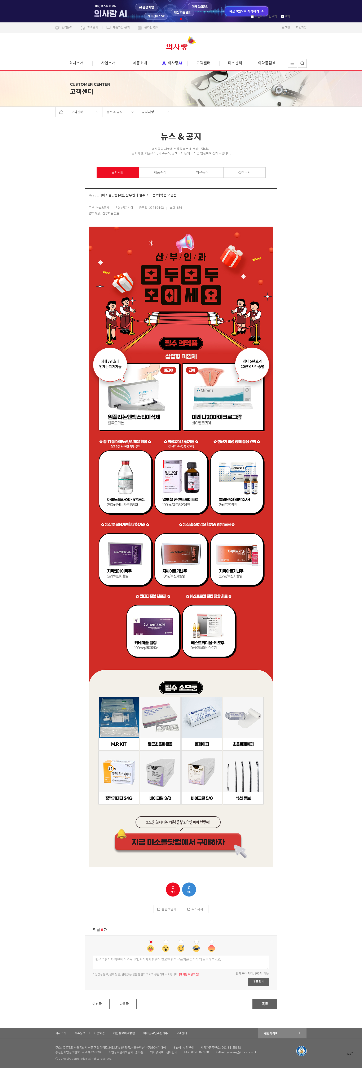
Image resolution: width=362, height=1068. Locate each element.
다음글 (124, 1004)
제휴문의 (80, 1033)
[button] (181, 19)
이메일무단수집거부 (155, 1033)
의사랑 (181, 44)
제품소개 (140, 63)
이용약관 (99, 1033)
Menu (292, 63)
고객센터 (203, 63)
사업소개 (108, 63)
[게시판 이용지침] (189, 974)
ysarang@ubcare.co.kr (242, 1052)
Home (61, 112)
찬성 (173, 889)
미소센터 (235, 63)
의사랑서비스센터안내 (163, 1052)
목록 (265, 1004)
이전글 (97, 1004)
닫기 (287, 16)
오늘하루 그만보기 (266, 16)
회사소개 (76, 63)
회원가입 (301, 27)
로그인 (286, 27)
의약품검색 (267, 63)
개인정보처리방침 (124, 1033)
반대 (189, 889)
